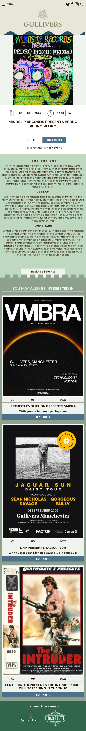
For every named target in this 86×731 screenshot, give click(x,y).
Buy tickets (43, 417)
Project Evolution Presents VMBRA (43, 406)
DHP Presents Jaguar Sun (43, 547)
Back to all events (43, 271)
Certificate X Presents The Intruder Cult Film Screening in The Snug (43, 686)
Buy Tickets (54, 140)
